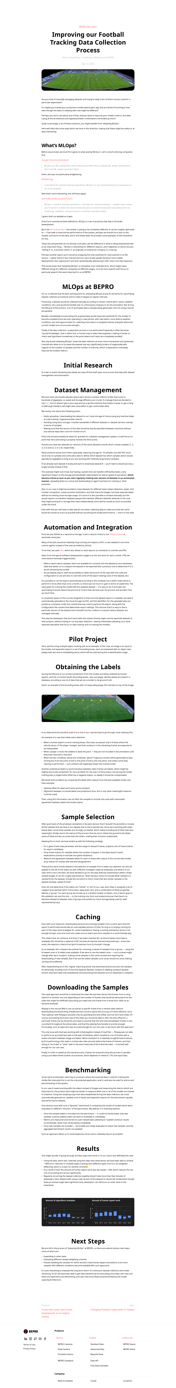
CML (62, 550)
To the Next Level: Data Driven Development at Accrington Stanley (57, 1313)
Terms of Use (29, 1344)
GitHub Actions (116, 534)
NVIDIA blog (47, 179)
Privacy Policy (29, 1348)
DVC (47, 403)
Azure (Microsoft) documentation (57, 198)
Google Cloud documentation (55, 160)
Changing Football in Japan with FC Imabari (112, 1309)
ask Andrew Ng (57, 229)
